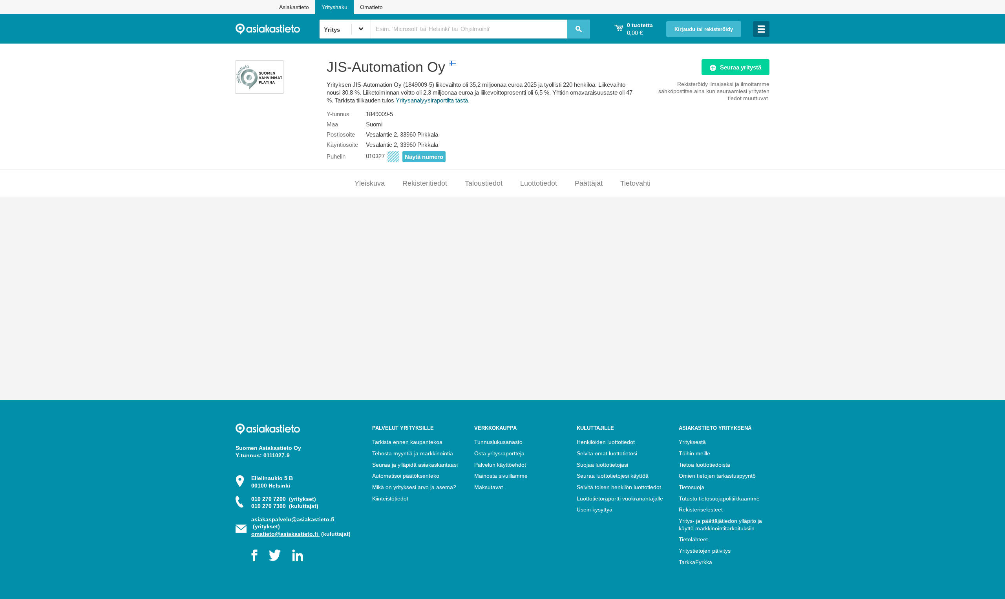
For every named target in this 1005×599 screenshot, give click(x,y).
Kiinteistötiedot (390, 498)
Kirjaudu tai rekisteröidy (703, 29)
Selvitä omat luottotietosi (607, 453)
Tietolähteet (693, 539)
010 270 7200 (283, 499)
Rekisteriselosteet (701, 509)
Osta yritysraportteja (499, 453)
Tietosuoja (691, 487)
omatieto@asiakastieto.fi (285, 534)
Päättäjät (589, 183)
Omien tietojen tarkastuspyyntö (717, 476)
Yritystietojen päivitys (705, 551)
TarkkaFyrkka (695, 562)
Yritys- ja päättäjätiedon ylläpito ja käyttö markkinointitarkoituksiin (720, 524)
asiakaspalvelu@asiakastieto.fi (292, 519)
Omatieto (371, 7)
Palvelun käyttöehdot (500, 465)
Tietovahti (635, 183)
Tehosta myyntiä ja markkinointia (412, 453)
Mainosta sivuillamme (501, 476)
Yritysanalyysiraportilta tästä (432, 100)
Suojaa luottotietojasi (602, 465)
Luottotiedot (538, 183)
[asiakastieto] (277, 29)
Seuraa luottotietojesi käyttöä (613, 476)
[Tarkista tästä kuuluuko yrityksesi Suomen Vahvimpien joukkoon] (259, 91)
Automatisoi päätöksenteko (405, 476)
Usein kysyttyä (594, 509)
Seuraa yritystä (740, 67)
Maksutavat (488, 487)
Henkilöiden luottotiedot (606, 442)
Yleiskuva (369, 183)
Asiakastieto (294, 7)
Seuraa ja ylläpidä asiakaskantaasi (415, 465)
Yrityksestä (692, 442)
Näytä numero (424, 156)
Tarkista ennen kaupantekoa (407, 442)
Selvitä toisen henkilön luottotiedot (619, 487)
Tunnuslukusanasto (498, 442)
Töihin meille (694, 453)
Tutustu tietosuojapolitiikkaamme (719, 498)
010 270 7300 (284, 506)
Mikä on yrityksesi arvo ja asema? (414, 487)
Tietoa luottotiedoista (704, 465)
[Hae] (578, 29)
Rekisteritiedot (424, 183)
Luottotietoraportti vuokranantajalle (620, 498)
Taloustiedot (483, 183)
